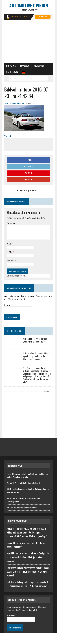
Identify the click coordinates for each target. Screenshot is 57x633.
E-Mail (10, 251)
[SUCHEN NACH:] (28, 78)
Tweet (7, 136)
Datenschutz (12, 71)
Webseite (11, 260)
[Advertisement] (28, 42)
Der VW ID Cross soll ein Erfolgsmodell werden (24, 483)
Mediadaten (39, 65)
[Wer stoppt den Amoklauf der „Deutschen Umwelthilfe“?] (12, 344)
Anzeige (46, 391)
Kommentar (12, 223)
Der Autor (11, 65)
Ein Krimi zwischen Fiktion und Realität (22, 507)
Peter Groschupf (16, 103)
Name (9, 243)
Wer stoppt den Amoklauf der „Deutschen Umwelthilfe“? (35, 340)
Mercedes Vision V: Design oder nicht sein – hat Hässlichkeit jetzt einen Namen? (28, 557)
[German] (23, 72)
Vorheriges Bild (28, 190)
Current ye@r (14, 275)
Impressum (25, 65)
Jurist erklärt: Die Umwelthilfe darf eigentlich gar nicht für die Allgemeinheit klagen (37, 356)
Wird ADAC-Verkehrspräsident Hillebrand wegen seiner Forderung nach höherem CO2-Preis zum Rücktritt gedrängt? (27, 532)
